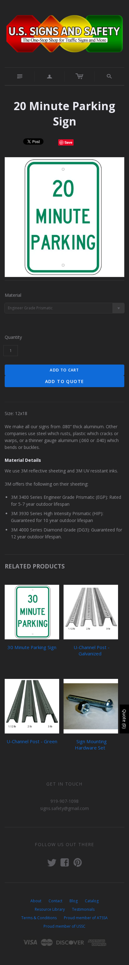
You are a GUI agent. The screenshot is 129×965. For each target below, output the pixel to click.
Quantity (13, 337)
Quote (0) (124, 719)
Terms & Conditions (39, 917)
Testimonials (83, 909)
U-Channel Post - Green (32, 741)
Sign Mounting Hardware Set (91, 744)
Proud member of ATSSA (86, 917)
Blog (74, 901)
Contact (55, 901)
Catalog (92, 901)
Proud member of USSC (64, 926)
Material (13, 295)
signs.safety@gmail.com (64, 808)
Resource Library (50, 909)
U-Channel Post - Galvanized (92, 650)
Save (68, 142)
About (35, 901)
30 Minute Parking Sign (32, 647)
